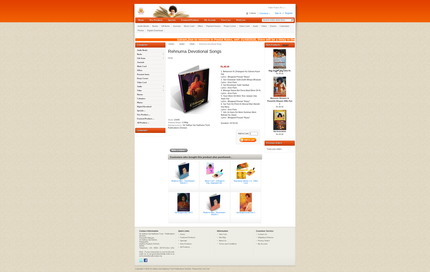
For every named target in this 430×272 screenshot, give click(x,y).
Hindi (192, 44)
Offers (200, 26)
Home (141, 20)
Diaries (273, 26)
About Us (222, 241)
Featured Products (190, 20)
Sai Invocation (279, 131)
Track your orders (274, 149)
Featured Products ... (145, 119)
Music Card (189, 26)
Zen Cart (206, 269)
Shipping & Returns (265, 237)
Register (289, 13)
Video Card (244, 26)
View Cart (226, 20)
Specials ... (141, 111)
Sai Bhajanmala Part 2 (183, 212)
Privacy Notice (264, 241)
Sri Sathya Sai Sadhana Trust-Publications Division (170, 269)
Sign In (278, 13)
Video (264, 26)
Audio (255, 26)
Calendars (284, 26)
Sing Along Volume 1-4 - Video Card (246, 182)
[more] (285, 45)
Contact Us (262, 234)
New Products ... (143, 115)
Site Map (222, 237)
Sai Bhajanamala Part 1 (245, 212)
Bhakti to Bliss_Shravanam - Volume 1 (214, 213)
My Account (210, 20)
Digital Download (155, 30)
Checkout (263, 13)
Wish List (240, 20)
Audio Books (143, 26)
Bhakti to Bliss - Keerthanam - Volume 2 (183, 182)
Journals (177, 26)
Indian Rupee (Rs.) (276, 8)
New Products (155, 20)
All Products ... (143, 123)
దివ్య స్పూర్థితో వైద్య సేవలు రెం (280, 71)
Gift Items (165, 26)
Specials (172, 20)
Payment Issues (213, 26)
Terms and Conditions (228, 244)
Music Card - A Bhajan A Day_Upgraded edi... (214, 182)
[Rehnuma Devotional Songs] (194, 114)
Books (155, 26)
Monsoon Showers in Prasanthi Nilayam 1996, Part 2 (279, 101)
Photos (141, 30)
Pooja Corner (230, 26)
